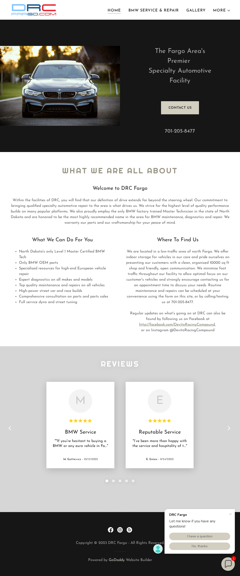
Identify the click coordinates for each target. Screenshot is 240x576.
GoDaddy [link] (117, 560)
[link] (33, 9)
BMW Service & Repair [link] (153, 10)
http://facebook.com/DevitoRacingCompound (177, 325)
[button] (222, 10)
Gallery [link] (196, 10)
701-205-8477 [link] (180, 131)
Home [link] (114, 10)
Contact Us (180, 108)
